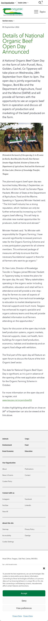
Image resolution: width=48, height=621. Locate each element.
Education (28, 451)
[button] (44, 568)
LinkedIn (28, 505)
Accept (24, 593)
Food (27, 445)
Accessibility (6, 535)
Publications (29, 469)
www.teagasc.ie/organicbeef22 (17, 400)
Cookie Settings (8, 541)
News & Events (7, 475)
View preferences (24, 608)
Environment (7, 445)
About (4, 469)
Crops (27, 439)
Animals (5, 439)
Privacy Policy (17, 616)
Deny (24, 600)
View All (5, 511)
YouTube (5, 505)
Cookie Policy (7, 481)
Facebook (28, 499)
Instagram (5, 499)
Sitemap (5, 529)
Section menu (7, 21)
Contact (27, 475)
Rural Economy (7, 451)
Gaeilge (28, 535)
